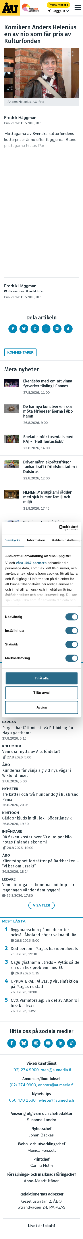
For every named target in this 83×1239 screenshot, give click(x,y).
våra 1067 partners (31, 563)
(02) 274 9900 (25, 1070)
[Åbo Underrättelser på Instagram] (36, 1043)
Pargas (9, 722)
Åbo (6, 765)
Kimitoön (10, 813)
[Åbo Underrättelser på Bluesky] (23, 1043)
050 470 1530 (22, 1100)
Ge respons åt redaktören (26, 291)
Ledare (8, 879)
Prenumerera (58, 5)
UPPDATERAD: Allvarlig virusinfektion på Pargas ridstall (44, 986)
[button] (58, 11)
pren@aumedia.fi (56, 1070)
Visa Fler (41, 905)
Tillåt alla (41, 678)
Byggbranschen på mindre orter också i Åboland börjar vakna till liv (43, 935)
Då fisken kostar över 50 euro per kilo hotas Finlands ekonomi (37, 842)
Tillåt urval (41, 693)
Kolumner (11, 746)
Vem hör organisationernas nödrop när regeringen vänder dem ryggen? (38, 890)
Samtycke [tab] (12, 540)
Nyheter (10, 789)
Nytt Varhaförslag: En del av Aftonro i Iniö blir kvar (45, 1005)
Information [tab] (36, 540)
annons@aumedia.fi (55, 1085)
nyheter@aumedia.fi (56, 1100)
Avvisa (42, 707)
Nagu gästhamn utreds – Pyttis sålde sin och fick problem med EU (45, 968)
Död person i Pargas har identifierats (44, 951)
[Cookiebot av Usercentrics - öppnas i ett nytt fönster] (59, 528)
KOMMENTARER (20, 352)
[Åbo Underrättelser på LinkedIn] (60, 1043)
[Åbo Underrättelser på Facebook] (11, 1043)
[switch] (71, 630)
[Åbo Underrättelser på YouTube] (48, 1043)
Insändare (12, 831)
